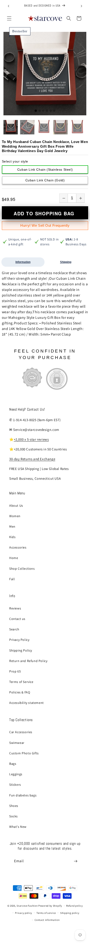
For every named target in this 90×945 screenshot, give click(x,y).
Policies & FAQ (19, 692)
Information (22, 262)
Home (13, 558)
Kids (12, 537)
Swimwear (16, 743)
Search (14, 629)
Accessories (18, 547)
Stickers (15, 784)
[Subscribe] (75, 861)
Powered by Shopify (50, 905)
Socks (13, 816)
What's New (18, 827)
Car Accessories (20, 732)
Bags (12, 764)
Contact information (47, 920)
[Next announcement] (81, 6)
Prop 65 (15, 671)
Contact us (17, 619)
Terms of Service (21, 682)
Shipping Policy (20, 650)
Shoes (13, 806)
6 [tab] (54, 111)
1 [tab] (36, 111)
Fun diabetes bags (22, 795)
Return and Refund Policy (28, 661)
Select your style (15, 161)
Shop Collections (22, 568)
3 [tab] (43, 111)
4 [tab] (47, 111)
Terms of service (46, 913)
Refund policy (74, 905)
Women (15, 516)
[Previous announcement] (8, 6)
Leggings (15, 774)
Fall (12, 579)
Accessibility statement (26, 703)
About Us (16, 505)
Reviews (15, 608)
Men (12, 526)
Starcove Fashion (27, 905)
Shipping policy (69, 913)
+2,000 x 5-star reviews (31, 439)
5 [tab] (50, 111)
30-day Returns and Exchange (32, 459)
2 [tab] (39, 111)
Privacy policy (23, 913)
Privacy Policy (19, 640)
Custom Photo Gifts (24, 753)
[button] (9, 18)
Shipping (65, 262)
